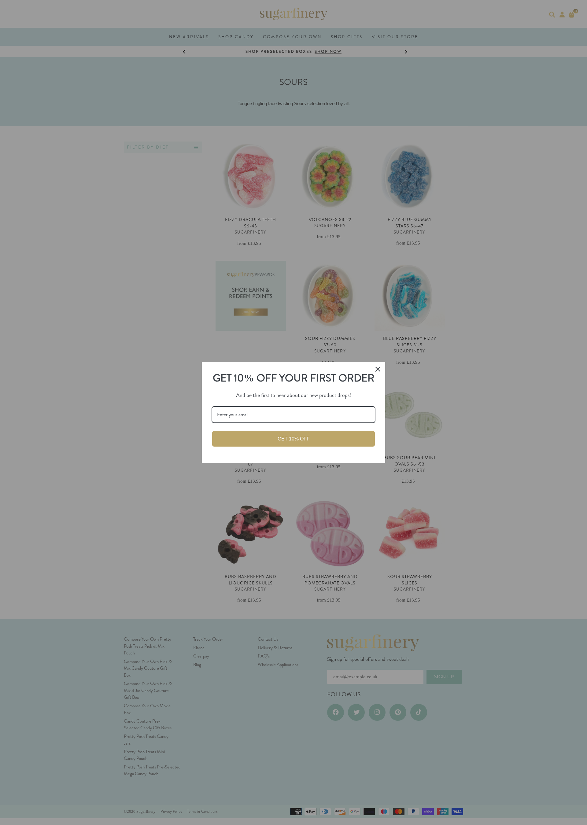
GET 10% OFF (294, 438)
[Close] (378, 369)
